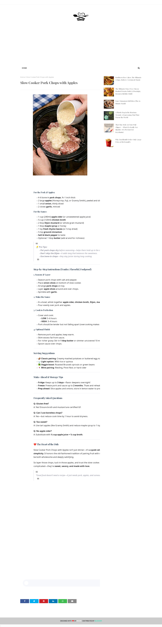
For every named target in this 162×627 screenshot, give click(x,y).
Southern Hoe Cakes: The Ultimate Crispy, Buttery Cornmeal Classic (128, 78)
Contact (24, 3)
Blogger (98, 621)
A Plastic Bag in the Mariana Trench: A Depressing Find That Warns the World (127, 114)
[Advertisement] (81, 47)
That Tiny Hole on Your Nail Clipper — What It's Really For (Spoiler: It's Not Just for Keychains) (126, 128)
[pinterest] (140, 3)
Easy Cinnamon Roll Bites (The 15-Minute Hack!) (128, 102)
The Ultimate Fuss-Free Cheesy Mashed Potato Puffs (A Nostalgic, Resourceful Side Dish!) (128, 91)
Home (22, 77)
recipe (79, 621)
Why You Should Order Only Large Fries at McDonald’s (128, 140)
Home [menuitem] (24, 68)
